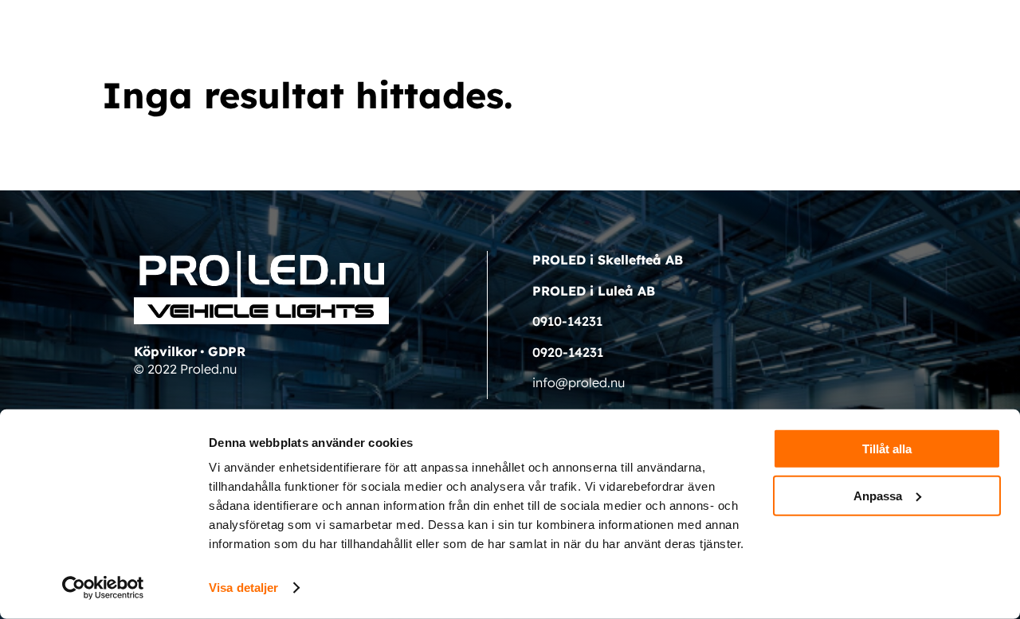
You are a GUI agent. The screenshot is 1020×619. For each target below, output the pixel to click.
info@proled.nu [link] (578, 382)
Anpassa (877, 495)
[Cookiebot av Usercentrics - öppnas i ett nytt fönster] (103, 588)
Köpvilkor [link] (165, 351)
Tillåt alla (887, 449)
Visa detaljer (243, 587)
